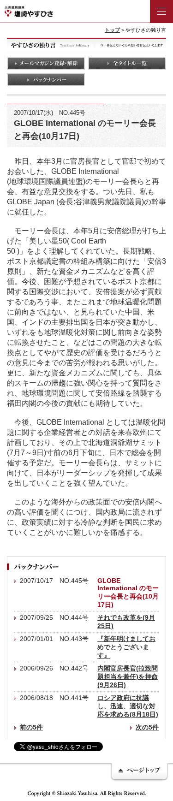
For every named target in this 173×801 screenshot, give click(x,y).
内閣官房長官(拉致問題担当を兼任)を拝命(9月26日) (127, 676)
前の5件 (31, 727)
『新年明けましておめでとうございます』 (126, 647)
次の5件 (147, 727)
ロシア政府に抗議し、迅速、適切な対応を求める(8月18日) (127, 706)
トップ (112, 30)
